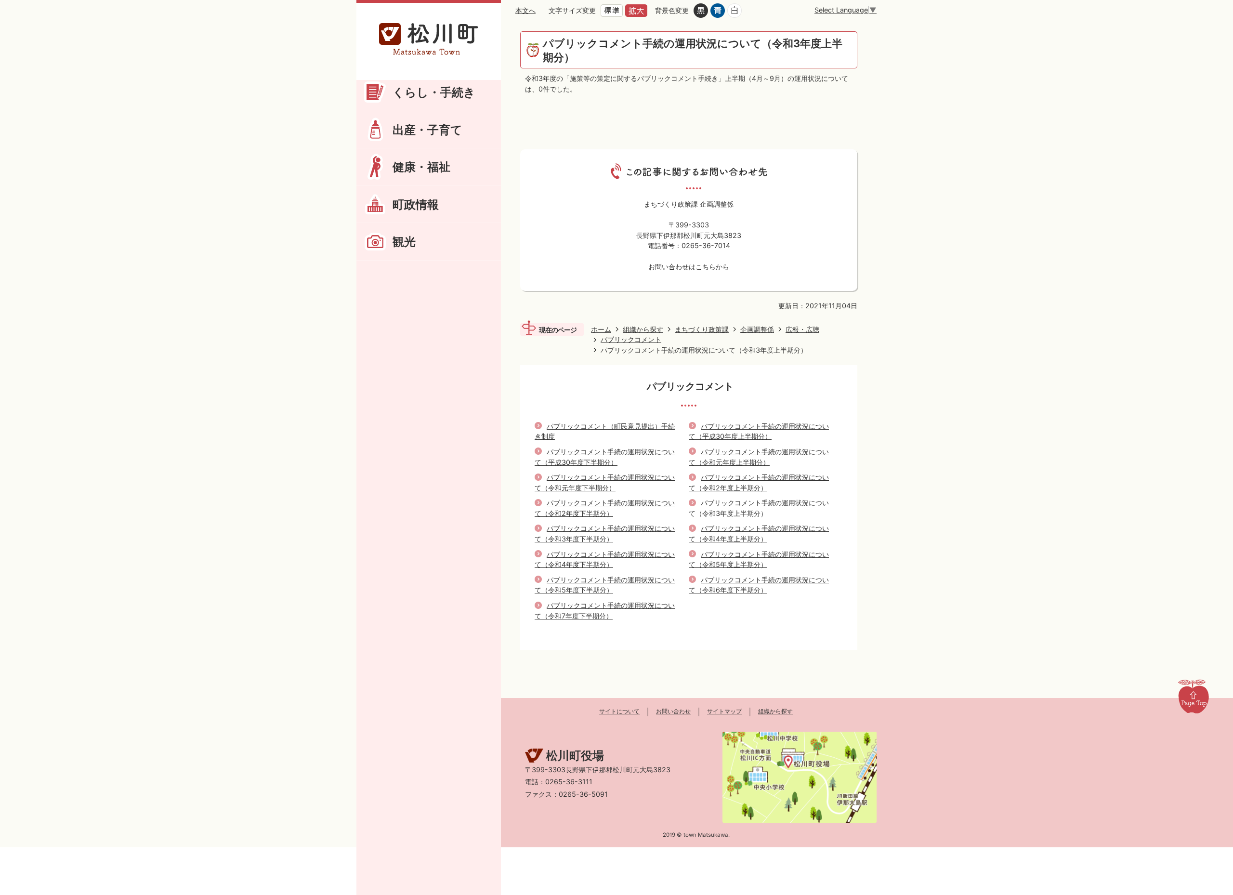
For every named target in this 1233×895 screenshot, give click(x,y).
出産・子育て (427, 129)
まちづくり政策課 (702, 329)
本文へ (525, 10)
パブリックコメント (631, 339)
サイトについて (619, 711)
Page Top (1193, 696)
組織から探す (643, 329)
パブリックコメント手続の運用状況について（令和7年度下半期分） (605, 610)
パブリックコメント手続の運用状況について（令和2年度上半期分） (759, 482)
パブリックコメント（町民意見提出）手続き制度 (605, 431)
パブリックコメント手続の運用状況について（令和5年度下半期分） (605, 585)
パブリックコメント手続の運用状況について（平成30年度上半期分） (759, 431)
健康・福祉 (421, 166)
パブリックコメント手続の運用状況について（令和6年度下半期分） (759, 585)
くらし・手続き (434, 92)
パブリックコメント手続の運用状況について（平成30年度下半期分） (605, 457)
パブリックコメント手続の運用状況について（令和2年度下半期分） (605, 508)
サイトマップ (724, 711)
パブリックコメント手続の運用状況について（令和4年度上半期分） (759, 533)
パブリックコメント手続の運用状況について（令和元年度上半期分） (759, 457)
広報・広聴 (802, 329)
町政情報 (416, 204)
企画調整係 (757, 329)
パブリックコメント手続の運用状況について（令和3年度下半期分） (605, 533)
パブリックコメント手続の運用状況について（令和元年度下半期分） (605, 482)
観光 (404, 241)
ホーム (601, 329)
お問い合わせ (673, 711)
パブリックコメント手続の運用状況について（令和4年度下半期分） (605, 559)
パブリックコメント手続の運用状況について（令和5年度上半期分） (759, 559)
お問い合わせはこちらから (688, 267)
